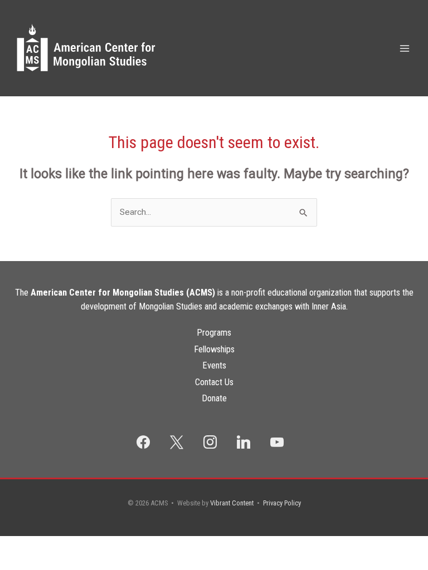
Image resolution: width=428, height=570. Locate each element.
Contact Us (214, 382)
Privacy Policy (282, 503)
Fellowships (214, 349)
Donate (214, 398)
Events (214, 365)
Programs (214, 332)
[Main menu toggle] (405, 48)
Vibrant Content (232, 503)
